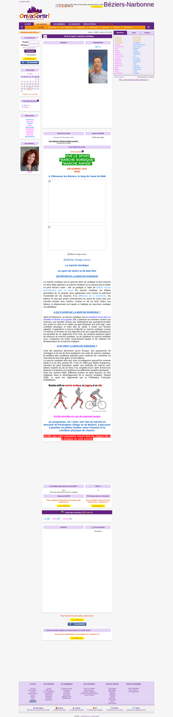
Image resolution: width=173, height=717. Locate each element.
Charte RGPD (32, 693)
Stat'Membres (66, 698)
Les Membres (59, 24)
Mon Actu (112, 692)
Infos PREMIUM (133, 688)
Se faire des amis (66, 688)
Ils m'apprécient (133, 692)
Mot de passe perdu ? (30, 48)
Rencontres (112, 700)
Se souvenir (31, 55)
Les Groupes (74, 24)
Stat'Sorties (128, 27)
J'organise (112, 695)
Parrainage (112, 688)
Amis (134, 33)
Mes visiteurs (133, 690)
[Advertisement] (105, 14)
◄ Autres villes (24, 2)
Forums (32, 692)
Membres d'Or (66, 696)
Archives (116, 27)
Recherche (93, 27)
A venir (41, 27)
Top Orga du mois (29, 101)
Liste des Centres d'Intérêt (89, 693)
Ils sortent (66, 693)
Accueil (32, 688)
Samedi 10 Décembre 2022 (64, 137)
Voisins (147, 33)
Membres (120, 33)
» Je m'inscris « (97, 6)
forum (152, 77)
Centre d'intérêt (89, 695)
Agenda (112, 693)
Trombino (67, 692)
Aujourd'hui (52, 27)
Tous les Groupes (89, 688)
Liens (32, 698)
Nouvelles (105, 27)
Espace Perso (89, 24)
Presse (32, 696)
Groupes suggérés (89, 692)
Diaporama (81, 27)
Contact (32, 700)
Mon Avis (112, 698)
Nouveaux (66, 695)
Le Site (28, 24)
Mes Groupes (89, 690)
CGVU (33, 695)
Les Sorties (41, 24)
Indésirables (112, 703)
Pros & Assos (32, 690)
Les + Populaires (66, 27)
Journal (112, 696)
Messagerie (112, 690)
